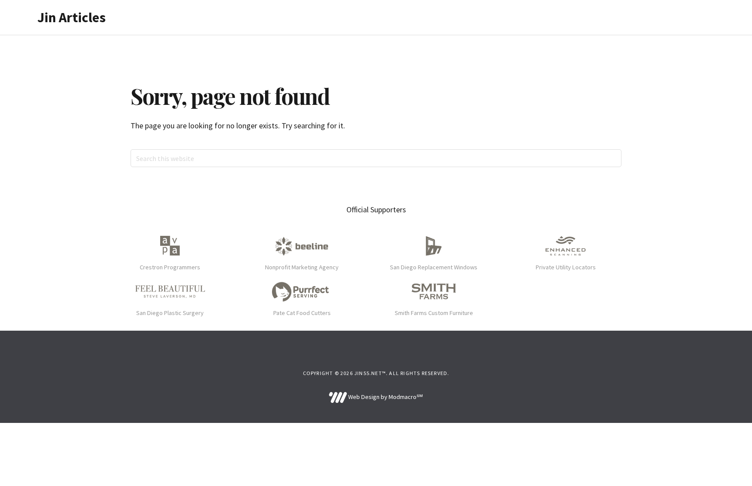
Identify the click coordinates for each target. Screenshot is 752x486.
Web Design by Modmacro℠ (385, 397)
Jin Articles (71, 17)
